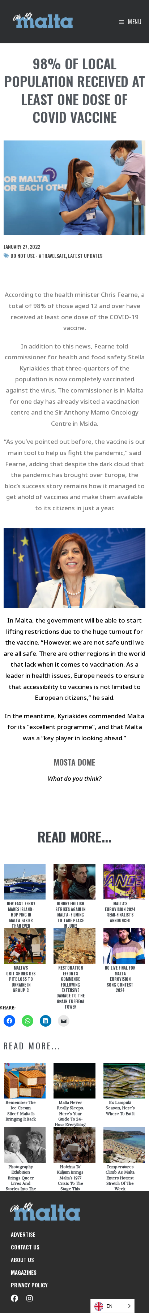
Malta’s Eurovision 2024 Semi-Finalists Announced (120, 912)
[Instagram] (29, 1298)
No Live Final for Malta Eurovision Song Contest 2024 (120, 979)
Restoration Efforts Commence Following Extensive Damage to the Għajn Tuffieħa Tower (70, 987)
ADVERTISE (23, 1234)
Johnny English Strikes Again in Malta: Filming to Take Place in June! (70, 915)
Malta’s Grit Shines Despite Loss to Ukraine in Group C (20, 979)
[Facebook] (14, 1298)
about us (22, 1260)
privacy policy (29, 1285)
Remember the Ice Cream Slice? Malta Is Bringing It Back (21, 1111)
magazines (24, 1272)
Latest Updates (85, 255)
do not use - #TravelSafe (38, 255)
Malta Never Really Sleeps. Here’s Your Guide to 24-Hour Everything (70, 1113)
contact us (25, 1247)
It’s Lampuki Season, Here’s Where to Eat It (120, 1108)
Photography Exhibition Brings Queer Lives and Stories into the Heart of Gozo (21, 1180)
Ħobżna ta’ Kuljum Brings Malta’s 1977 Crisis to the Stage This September (70, 1180)
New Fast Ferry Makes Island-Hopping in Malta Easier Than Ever (21, 915)
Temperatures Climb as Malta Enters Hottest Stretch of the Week (120, 1178)
